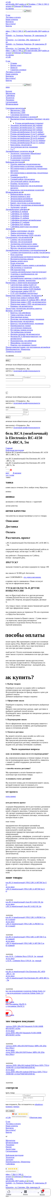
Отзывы (13, 63)
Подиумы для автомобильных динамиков (27, 319)
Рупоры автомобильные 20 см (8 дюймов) (27, 138)
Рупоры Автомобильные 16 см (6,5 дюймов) (28, 136)
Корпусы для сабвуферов (20, 313)
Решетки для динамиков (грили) (23, 345)
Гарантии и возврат (18, 70)
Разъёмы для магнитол (19, 184)
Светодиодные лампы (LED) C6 (23, 285)
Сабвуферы (10, 95)
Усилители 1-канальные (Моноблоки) (25, 153)
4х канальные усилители (20, 158)
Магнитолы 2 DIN (17, 112)
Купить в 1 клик (7, 475)
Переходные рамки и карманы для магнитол (24, 295)
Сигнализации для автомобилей (19, 237)
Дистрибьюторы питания (20, 332)
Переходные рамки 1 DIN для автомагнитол (28, 302)
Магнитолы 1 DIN (17, 110)
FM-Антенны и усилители (21, 267)
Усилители (10, 98)
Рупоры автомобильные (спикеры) (29, 123)
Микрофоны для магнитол (21, 343)
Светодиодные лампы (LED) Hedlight (25, 289)
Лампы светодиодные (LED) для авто (25, 235)
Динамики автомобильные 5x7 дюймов (26, 128)
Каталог (9, 91)
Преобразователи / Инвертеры (18, 349)
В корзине (17, 473)
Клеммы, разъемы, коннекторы (23, 280)
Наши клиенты (12, 19)
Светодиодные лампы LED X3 (22, 291)
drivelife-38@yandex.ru (17, 4)
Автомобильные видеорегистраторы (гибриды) (29, 257)
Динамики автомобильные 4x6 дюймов (26, 125)
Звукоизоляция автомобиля (21, 199)
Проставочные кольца (19, 317)
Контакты (10, 22)
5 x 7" (12, 149)
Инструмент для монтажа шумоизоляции (27, 205)
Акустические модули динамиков (24, 147)
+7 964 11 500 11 (42, 4)
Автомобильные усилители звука (19, 151)
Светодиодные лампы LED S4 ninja (24, 287)
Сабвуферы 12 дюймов (19, 216)
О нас (8, 15)
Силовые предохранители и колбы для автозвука (30, 252)
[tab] (28, 521)
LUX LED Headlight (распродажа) (24, 293)
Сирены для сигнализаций (21, 239)
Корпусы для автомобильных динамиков (27, 323)
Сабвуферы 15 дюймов (19, 218)
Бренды (9, 26)
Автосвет (10, 229)
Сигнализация (11, 102)
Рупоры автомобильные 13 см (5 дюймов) (27, 134)
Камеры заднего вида (19, 261)
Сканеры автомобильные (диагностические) (28, 272)
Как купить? (11, 24)
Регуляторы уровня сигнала (21, 330)
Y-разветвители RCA (19, 177)
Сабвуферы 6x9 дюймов (20, 224)
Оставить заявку (8, 1111)
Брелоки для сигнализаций (21, 242)
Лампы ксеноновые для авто (22, 233)
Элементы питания (13, 351)
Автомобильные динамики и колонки (21, 117)
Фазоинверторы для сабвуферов (23, 341)
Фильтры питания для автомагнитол (25, 334)
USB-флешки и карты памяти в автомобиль (28, 265)
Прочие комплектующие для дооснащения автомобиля (28, 347)
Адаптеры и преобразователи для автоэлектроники (23, 275)
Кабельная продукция (15, 162)
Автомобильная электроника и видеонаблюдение (26, 250)
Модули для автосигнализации (22, 248)
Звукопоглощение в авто (20, 196)
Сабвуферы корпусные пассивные (24, 227)
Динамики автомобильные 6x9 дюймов (26, 130)
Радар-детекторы (17, 263)
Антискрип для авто (18, 207)
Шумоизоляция (12, 104)
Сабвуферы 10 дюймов (19, 214)
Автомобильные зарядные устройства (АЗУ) (28, 278)
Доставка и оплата (13, 17)
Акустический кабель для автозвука (24, 181)
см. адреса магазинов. (32, 577)
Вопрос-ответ (15, 65)
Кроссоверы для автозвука (21, 145)
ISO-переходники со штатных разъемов (26, 166)
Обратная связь (35, 1117)
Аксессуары (10, 1149)
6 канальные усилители (20, 160)
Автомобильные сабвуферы (17, 209)
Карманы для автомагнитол (21, 306)
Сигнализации (12, 1151)
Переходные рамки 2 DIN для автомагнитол (28, 304)
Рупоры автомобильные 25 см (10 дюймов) (27, 140)
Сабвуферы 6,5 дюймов (19, 222)
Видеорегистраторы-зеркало (21, 259)
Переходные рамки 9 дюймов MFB (24, 298)
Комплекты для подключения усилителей (27, 190)
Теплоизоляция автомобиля (21, 201)
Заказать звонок (7, 8)
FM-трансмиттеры (17, 270)
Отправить (5, 360)
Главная (8, 1194)
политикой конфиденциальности (26, 371)
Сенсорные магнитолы (15, 108)
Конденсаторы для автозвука (22, 321)
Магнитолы (10, 93)
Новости (13, 68)
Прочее (9, 1147)
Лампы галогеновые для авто (22, 231)
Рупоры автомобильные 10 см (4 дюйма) (26, 132)
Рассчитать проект (8, 796)
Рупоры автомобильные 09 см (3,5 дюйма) (27, 143)
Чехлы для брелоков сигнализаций (24, 246)
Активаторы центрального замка (23, 244)
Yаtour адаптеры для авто (20, 315)
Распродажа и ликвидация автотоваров (22, 283)
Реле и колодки (16, 255)
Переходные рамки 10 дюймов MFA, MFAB (28, 300)
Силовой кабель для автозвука (22, 179)
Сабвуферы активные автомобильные (25, 220)
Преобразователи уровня (20, 326)
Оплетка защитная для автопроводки (25, 164)
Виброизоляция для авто (20, 194)
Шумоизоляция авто (14, 192)
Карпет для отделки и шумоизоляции (25, 203)
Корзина (42, 1194)
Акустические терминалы (20, 328)
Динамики (10, 100)
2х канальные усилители (20, 156)
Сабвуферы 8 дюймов (19, 212)
